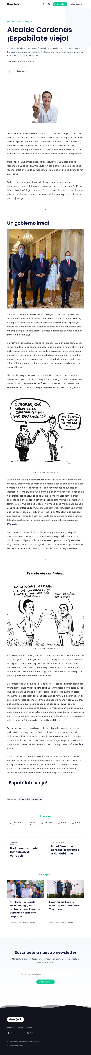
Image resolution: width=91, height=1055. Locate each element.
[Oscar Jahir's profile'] (9, 71)
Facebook (15, 1033)
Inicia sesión (76, 4)
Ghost (21, 1045)
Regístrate (59, 4)
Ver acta (12, 524)
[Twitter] (49, 4)
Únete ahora (44, 982)
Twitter (32, 1033)
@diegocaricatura (51, 472)
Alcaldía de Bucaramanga (18, 21)
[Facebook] (43, 4)
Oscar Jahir (21, 71)
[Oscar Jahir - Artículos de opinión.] (13, 4)
